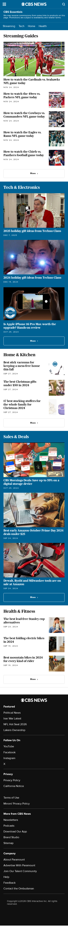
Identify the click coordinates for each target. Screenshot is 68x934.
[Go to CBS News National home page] (34, 4)
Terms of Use (11, 797)
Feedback (9, 882)
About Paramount (14, 859)
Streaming (9, 26)
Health (43, 26)
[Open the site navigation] (12, 4)
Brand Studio (11, 837)
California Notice (13, 786)
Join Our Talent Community (20, 871)
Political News (12, 712)
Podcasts (8, 825)
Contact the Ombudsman (18, 888)
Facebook (9, 752)
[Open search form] (63, 4)
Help (6, 877)
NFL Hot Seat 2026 (15, 724)
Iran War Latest (12, 718)
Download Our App (15, 831)
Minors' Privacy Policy (16, 803)
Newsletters (10, 820)
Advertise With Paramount (19, 865)
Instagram (9, 758)
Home (31, 26)
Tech (21, 26)
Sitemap (8, 843)
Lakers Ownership (14, 730)
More (33, 173)
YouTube (8, 746)
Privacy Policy (11, 780)
